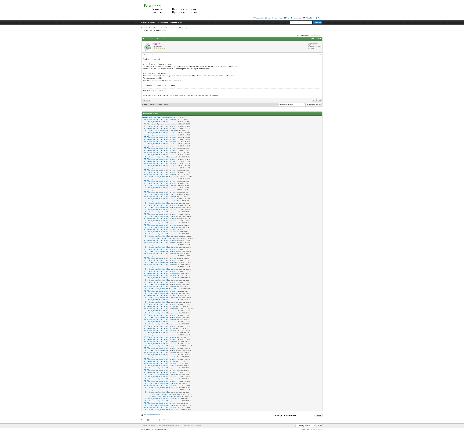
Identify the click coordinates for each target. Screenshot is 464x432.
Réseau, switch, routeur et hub (153, 117)
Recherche (259, 18)
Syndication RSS (188, 426)
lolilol (173, 291)
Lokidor (176, 130)
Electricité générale (185, 28)
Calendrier (309, 18)
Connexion (164, 22)
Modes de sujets (316, 38)
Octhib (174, 231)
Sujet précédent (149, 104)
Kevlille (174, 201)
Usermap (198, 426)
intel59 (174, 352)
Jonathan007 (176, 308)
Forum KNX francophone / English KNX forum (156, 28)
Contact (144, 426)
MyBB (148, 429)
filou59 (174, 119)
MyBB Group (162, 429)
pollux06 (176, 177)
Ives (175, 185)
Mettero (169, 117)
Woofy (174, 148)
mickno (174, 199)
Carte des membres (293, 18)
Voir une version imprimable (152, 414)
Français (175, 28)
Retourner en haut (155, 426)
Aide (319, 18)
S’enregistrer (175, 22)
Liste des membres (275, 18)
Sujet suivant (162, 104)
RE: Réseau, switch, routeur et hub (156, 119)
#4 (320, 54)
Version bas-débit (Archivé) (171, 426)
